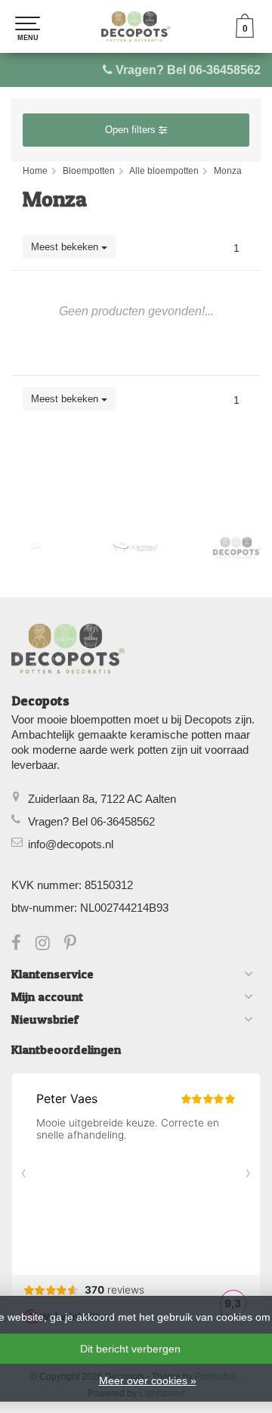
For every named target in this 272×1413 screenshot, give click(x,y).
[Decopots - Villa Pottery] (237, 547)
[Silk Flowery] (36, 546)
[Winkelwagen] (245, 34)
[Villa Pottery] (136, 547)
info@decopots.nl (70, 844)
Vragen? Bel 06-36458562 (188, 70)
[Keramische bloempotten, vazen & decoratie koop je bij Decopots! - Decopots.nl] (136, 26)
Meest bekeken (66, 247)
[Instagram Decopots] (50, 944)
